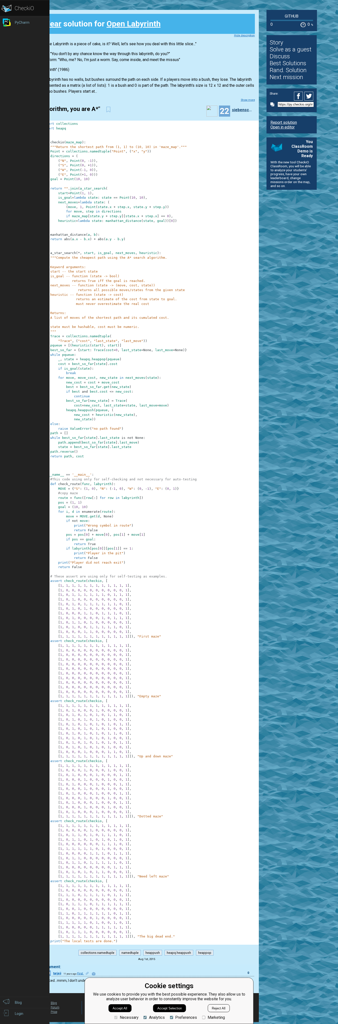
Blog (54, 1003)
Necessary (129, 1017)
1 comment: (50, 966)
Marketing (216, 1017)
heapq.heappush (179, 953)
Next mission (286, 77)
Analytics (157, 1017)
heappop (204, 953)
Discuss (280, 56)
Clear (52, 23)
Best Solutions (288, 63)
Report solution (283, 122)
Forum (55, 1007)
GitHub (291, 16)
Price (54, 1012)
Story (276, 42)
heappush (152, 953)
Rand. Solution (288, 70)
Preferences (186, 1017)
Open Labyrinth (134, 23)
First (80, 973)
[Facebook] (299, 96)
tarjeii (57, 973)
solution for (102, 23)
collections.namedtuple (97, 953)
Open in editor (282, 127)
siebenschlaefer (243, 109)
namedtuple (130, 953)
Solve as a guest (291, 49)
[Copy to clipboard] (274, 104)
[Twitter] (309, 96)
